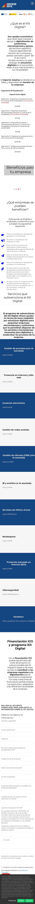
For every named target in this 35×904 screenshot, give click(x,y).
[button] (14, 189)
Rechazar (29, 900)
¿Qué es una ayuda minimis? (12, 808)
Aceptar (21, 900)
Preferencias (12, 900)
